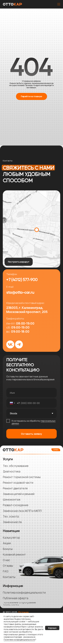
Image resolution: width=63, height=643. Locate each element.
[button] (58, 4)
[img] (31, 229)
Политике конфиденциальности (19, 639)
